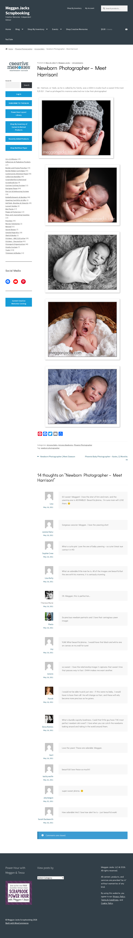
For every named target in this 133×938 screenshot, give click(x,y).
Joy (51, 649)
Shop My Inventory (74, 8)
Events (55, 29)
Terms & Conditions (109, 899)
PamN (50, 698)
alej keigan (48, 797)
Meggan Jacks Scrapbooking (17, 10)
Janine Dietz (47, 532)
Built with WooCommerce (16, 923)
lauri (51, 755)
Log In (18, 94)
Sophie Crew (47, 553)
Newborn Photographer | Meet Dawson (57, 456)
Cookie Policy (107, 903)
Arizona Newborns (65, 445)
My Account (89, 8)
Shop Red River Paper (18, 148)
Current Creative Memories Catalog (18, 302)
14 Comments (77, 63)
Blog (17, 29)
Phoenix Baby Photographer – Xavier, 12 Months (106, 458)
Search (8, 81)
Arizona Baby (39, 49)
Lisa (51, 503)
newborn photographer (50, 448)
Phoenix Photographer (23, 49)
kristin (50, 674)
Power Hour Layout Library (18, 113)
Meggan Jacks (64, 63)
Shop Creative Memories (77, 29)
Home (8, 29)
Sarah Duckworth (45, 819)
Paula (50, 624)
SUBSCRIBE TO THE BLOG (19, 103)
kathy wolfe (48, 776)
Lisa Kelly (49, 578)
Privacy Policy (119, 896)
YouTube (9, 39)
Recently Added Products (19, 139)
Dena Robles (47, 726)
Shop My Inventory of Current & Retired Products (18, 127)
